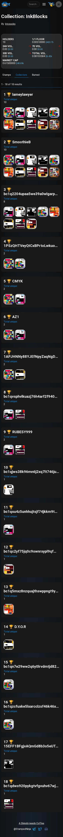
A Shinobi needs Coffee (31, 823)
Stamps (6, 74)
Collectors (21, 74)
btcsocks (10, 23)
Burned (35, 74)
